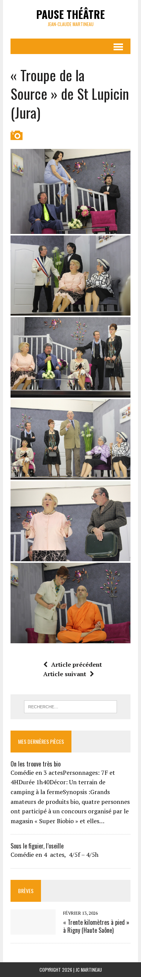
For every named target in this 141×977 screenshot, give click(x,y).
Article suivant (64, 674)
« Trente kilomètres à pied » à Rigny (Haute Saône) (96, 926)
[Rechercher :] (70, 706)
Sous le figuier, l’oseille (37, 845)
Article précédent (76, 664)
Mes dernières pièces (41, 741)
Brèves (25, 891)
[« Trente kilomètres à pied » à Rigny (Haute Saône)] (33, 929)
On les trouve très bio (36, 763)
